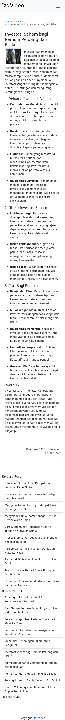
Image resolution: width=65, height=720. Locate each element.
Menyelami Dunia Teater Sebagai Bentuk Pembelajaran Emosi (30, 518)
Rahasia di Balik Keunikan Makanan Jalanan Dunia (32, 561)
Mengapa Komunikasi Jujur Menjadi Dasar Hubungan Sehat (31, 507)
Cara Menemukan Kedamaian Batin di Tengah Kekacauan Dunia (28, 529)
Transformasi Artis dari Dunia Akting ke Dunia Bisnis (29, 572)
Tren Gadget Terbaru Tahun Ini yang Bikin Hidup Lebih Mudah (31, 610)
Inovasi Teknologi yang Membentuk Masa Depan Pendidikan (31, 689)
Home (7, 20)
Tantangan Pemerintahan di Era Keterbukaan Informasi (25, 599)
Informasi (18, 20)
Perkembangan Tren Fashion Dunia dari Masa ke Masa (30, 550)
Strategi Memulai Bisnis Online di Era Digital (32, 680)
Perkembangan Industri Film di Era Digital (31, 673)
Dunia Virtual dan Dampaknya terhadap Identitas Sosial (30, 496)
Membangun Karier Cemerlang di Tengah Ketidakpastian (31, 665)
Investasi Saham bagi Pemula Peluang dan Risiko (31, 654)
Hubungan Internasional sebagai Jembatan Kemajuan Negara (32, 583)
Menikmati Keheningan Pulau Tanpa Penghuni (27, 643)
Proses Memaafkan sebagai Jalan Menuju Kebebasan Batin (31, 540)
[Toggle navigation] (58, 6)
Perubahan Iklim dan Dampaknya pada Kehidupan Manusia (29, 632)
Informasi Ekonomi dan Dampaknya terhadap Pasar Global (27, 485)
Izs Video (40, 718)
